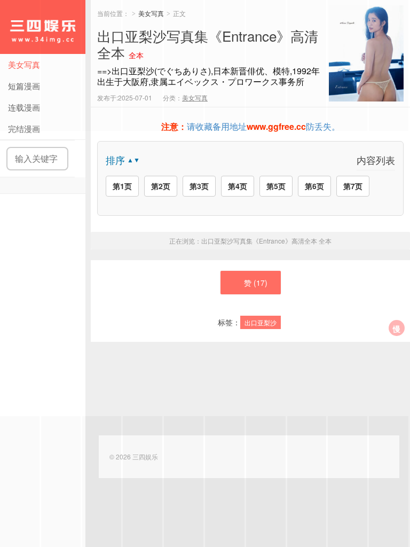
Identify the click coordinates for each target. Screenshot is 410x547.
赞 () (255, 282)
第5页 (276, 186)
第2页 (160, 186)
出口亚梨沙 (261, 322)
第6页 (314, 186)
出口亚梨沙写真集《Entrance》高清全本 (266, 240)
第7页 (352, 186)
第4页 (237, 186)
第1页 (122, 186)
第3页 (199, 186)
